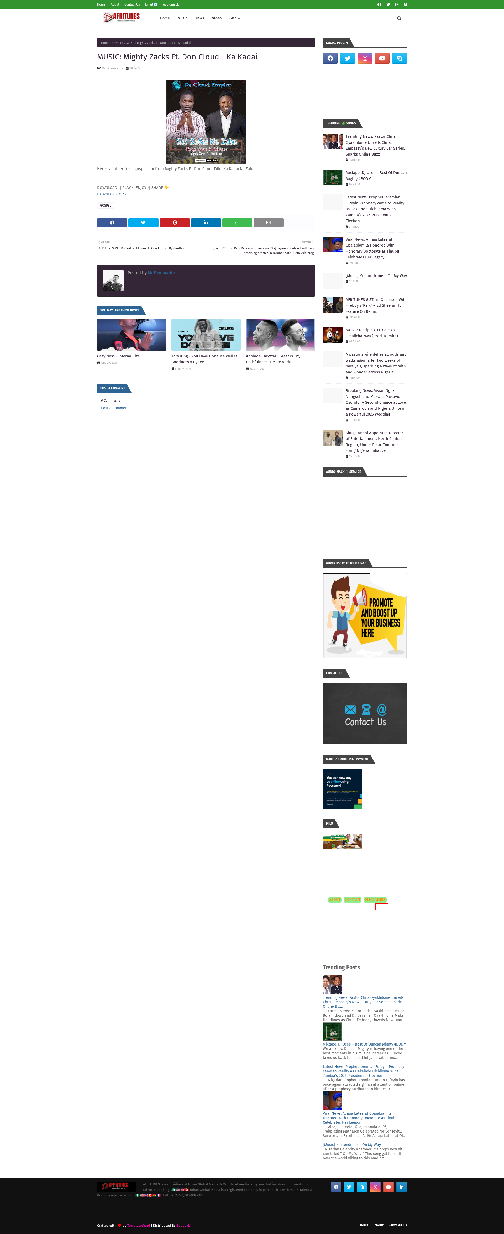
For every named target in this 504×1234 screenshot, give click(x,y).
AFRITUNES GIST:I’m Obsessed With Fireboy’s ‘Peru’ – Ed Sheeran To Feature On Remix (376, 305)
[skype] (404, 4)
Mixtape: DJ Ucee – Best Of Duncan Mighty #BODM (376, 175)
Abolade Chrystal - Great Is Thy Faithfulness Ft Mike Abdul (273, 359)
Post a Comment (115, 408)
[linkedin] (401, 1187)
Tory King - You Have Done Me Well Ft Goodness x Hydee (204, 359)
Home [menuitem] (165, 18)
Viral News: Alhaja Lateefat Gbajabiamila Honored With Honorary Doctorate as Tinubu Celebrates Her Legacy (372, 248)
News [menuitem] (199, 18)
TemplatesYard (138, 1225)
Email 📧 (151, 4)
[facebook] (379, 4)
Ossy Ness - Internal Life (118, 356)
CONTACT (352, 900)
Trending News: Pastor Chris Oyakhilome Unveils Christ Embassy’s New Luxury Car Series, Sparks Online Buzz (375, 145)
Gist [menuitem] (232, 18)
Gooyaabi (183, 1225)
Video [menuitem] (217, 18)
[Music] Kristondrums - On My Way (376, 275)
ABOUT (334, 900)
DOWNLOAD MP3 (111, 194)
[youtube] (382, 58)
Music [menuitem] (182, 18)
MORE (381, 906)
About (115, 4)
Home (101, 4)
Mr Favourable (112, 68)
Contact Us (132, 4)
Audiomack (171, 4)
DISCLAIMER (375, 900)
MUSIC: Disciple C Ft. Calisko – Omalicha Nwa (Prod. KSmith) (372, 332)
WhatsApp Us (398, 1225)
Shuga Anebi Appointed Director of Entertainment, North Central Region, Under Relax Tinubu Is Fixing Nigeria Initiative (374, 442)
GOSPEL (117, 43)
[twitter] (388, 4)
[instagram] (397, 4)
